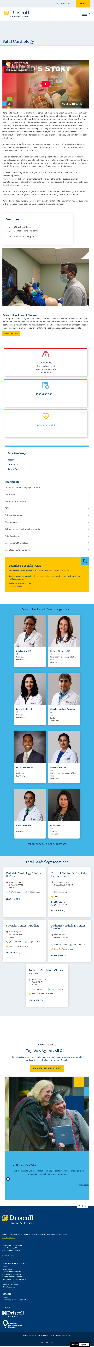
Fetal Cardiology (12, 536)
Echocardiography (13, 515)
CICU (7, 508)
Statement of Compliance (11, 1274)
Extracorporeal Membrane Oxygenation (23, 529)
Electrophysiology (13, 522)
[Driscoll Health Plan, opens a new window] (13, 1314)
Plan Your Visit (44, 394)
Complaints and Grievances (12, 1277)
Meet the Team (11, 334)
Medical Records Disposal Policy (14, 1279)
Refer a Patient (44, 425)
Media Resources (8, 1287)
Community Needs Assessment (14, 1300)
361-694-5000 (66, 3)
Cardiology (10, 494)
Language (74, 1344)
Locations (11, 465)
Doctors (11, 460)
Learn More (12, 899)
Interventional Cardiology (16, 543)
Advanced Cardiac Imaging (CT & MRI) (22, 488)
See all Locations (8, 1238)
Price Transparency (9, 1282)
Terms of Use (7, 1269)
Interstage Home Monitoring (17, 550)
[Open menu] (84, 14)
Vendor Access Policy (10, 1284)
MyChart (83, 3)
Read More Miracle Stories (47, 1068)
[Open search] (90, 14)
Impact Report (7, 1297)
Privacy (5, 1266)
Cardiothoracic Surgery (15, 501)
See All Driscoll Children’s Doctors (47, 844)
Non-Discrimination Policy (11, 1272)
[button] (79, 1206)
